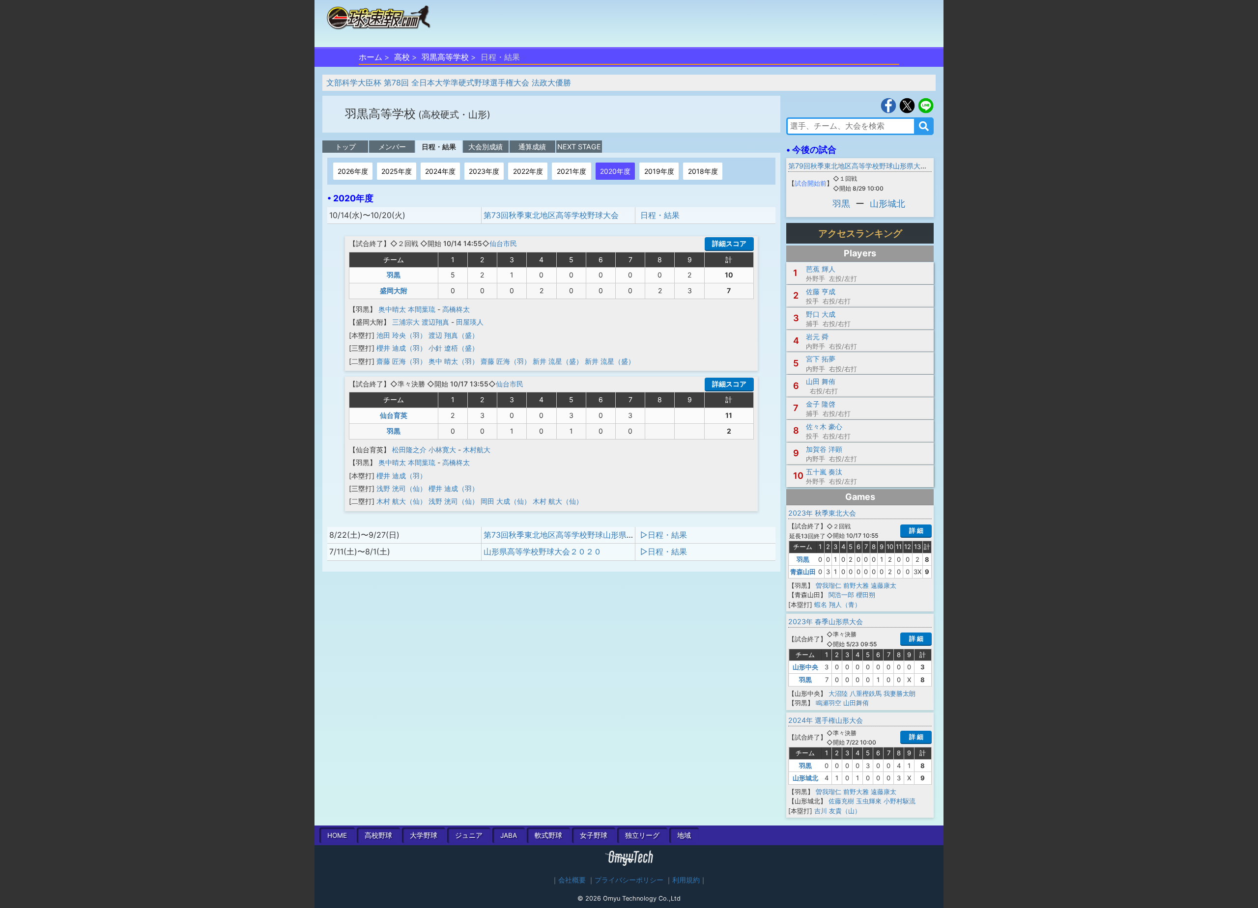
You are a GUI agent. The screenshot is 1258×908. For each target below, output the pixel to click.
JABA (508, 835)
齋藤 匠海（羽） (401, 361)
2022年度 (528, 171)
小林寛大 (442, 449)
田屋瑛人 (470, 322)
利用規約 (686, 880)
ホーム (370, 57)
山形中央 (805, 667)
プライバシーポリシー (629, 880)
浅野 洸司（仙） (401, 488)
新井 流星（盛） (558, 361)
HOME (337, 835)
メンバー (392, 146)
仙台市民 (503, 243)
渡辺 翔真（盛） (454, 335)
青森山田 (803, 572)
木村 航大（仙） (401, 501)
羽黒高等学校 (445, 57)
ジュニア (469, 835)
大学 (423, 835)
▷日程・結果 (663, 535)
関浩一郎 (841, 595)
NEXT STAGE (579, 146)
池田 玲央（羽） (401, 335)
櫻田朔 (865, 595)
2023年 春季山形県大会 (825, 621)
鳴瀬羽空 (828, 703)
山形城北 (887, 203)
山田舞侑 (856, 703)
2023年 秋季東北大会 (822, 513)
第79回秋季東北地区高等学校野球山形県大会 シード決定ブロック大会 (896, 166)
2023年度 (484, 171)
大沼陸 (838, 693)
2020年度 (615, 171)
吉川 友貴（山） (837, 811)
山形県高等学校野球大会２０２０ (542, 551)
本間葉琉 (421, 309)
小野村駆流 (899, 801)
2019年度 (659, 171)
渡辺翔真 (435, 322)
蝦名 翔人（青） (837, 604)
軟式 (548, 835)
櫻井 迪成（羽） (401, 348)
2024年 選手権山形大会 (825, 720)
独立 (642, 835)
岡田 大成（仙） (506, 501)
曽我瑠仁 (828, 585)
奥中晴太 (392, 309)
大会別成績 (485, 146)
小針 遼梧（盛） (454, 348)
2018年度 (703, 171)
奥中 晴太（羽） (454, 361)
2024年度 (440, 171)
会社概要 (572, 880)
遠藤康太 (883, 585)
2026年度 (353, 171)
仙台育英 (393, 415)
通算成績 (532, 146)
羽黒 (393, 275)
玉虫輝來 (869, 801)
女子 (593, 835)
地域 (684, 835)
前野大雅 (856, 585)
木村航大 (476, 449)
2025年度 (396, 171)
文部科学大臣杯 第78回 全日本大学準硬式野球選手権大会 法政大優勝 (448, 82)
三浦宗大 (406, 322)
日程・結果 (439, 146)
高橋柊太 (456, 309)
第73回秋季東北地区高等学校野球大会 (551, 215)
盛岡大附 (393, 290)
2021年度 (571, 171)
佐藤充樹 (841, 801)
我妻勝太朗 (899, 693)
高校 (402, 57)
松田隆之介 (409, 449)
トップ (345, 146)
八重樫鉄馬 (866, 693)
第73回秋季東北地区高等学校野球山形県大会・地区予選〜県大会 (598, 535)
